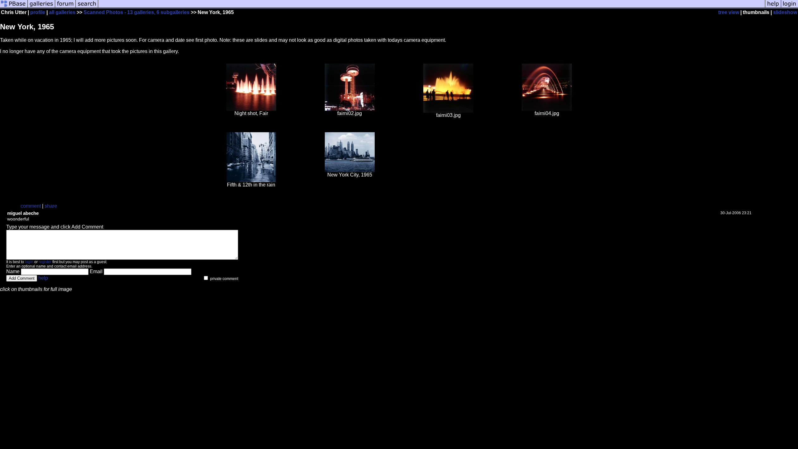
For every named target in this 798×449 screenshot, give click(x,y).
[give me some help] (773, 7)
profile (37, 12)
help (43, 278)
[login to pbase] (789, 7)
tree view (728, 12)
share (51, 206)
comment (31, 206)
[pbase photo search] (87, 7)
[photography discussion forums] (65, 7)
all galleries (62, 12)
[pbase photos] (14, 7)
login (29, 262)
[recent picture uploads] (41, 7)
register (45, 262)
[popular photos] (431, 7)
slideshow (785, 12)
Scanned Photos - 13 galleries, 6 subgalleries (137, 12)
